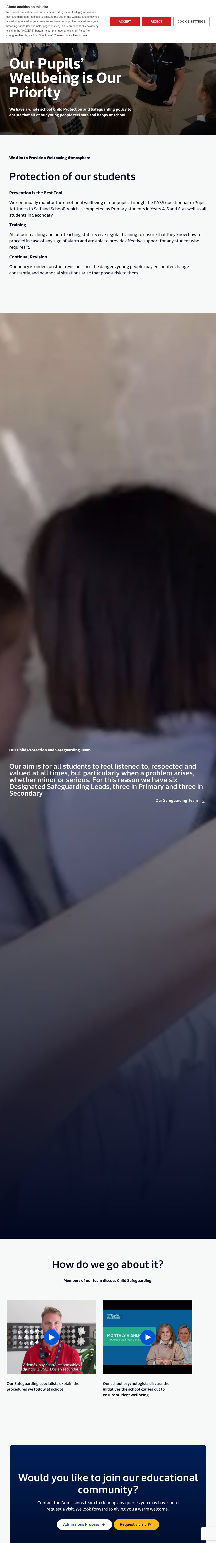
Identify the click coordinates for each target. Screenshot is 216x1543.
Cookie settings (191, 21)
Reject (156, 21)
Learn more (80, 35)
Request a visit (133, 1524)
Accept (125, 21)
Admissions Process (81, 1524)
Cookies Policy (63, 35)
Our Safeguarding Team (176, 800)
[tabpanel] (51, 1349)
